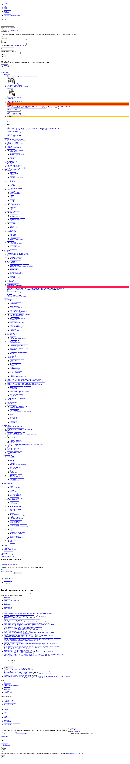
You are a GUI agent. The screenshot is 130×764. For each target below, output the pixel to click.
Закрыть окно (4, 64)
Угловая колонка (14, 497)
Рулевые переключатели (16, 371)
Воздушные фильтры (16, 257)
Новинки (6, 545)
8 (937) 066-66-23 (72, 728)
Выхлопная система (15, 459)
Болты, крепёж (14, 417)
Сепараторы (13, 507)
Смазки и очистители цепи (17, 270)
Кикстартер (13, 303)
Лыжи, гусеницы (14, 409)
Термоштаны (13, 249)
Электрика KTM (14, 330)
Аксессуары (13, 172)
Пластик (13, 419)
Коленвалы (13, 304)
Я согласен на (15, 45)
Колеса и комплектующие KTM (18, 318)
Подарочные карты (8, 16)
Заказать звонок (14, 30)
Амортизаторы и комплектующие (19, 406)
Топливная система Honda (17, 394)
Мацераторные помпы (16, 533)
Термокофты (14, 247)
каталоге (37, 593)
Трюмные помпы (14, 536)
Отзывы (6, 3)
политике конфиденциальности (75, 753)
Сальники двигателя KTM (17, 322)
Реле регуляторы (14, 369)
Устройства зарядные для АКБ (18, 441)
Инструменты (14, 437)
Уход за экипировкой (15, 178)
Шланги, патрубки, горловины (18, 524)
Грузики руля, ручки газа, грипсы (19, 348)
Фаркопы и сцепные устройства (18, 482)
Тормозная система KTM (16, 327)
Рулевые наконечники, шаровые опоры (20, 411)
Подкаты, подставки (15, 440)
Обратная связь (4, 743)
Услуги (5, 6)
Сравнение (18, 113)
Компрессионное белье (16, 243)
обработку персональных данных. (18, 45)
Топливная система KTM (17, 326)
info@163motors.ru (75, 731)
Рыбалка (12, 209)
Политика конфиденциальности (12, 15)
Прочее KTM (13, 321)
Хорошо (3, 756)
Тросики (13, 356)
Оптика (12, 176)
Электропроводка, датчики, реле (18, 376)
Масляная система (15, 306)
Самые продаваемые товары (8, 611)
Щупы (11, 220)
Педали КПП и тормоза (16, 350)
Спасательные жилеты (16, 188)
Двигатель (13, 457)
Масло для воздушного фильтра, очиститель (21, 266)
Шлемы (12, 180)
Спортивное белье (15, 246)
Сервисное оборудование (17, 478)
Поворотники (14, 367)
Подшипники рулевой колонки (18, 352)
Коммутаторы (14, 364)
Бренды (6, 7)
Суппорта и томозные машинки (19, 344)
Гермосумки (13, 205)
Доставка (6, 8)
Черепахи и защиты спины (17, 154)
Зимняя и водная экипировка (11, 600)
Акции (5, 4)
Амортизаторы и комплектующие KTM (20, 314)
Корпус (12, 461)
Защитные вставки (15, 153)
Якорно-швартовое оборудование (19, 526)
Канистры (12, 438)
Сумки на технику (15, 238)
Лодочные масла (14, 265)
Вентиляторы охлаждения (17, 359)
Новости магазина (7, 570)
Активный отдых (15, 204)
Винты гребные (14, 501)
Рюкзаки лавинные (15, 216)
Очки (11, 197)
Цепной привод (14, 340)
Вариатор (13, 336)
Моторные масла (15, 269)
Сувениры (12, 540)
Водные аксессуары (15, 182)
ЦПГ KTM (13, 329)
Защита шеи (13, 151)
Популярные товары (9, 546)
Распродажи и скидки (9, 548)
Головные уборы (14, 192)
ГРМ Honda (13, 387)
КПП (11, 337)
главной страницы (14, 593)
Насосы (12, 529)
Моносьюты (13, 245)
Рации (11, 215)
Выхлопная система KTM (16, 315)
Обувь (12, 174)
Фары (12, 375)
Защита (12, 226)
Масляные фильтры (15, 258)
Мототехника (7, 597)
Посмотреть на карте (21, 733)
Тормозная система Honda (16, 395)
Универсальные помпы (16, 537)
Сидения (12, 422)
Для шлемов (13, 235)
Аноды (12, 486)
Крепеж (12, 490)
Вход (5, 19)
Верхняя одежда (14, 173)
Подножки (13, 421)
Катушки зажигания (15, 363)
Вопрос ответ (7, 10)
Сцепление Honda (15, 392)
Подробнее (9, 112)
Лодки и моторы (8, 608)
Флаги (11, 541)
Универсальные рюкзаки (16, 239)
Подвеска (13, 463)
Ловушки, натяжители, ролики (18, 338)
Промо (12, 200)
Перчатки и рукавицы (16, 177)
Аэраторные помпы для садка (18, 532)
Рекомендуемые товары (10, 549)
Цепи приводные (15, 277)
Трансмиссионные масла (16, 273)
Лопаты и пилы (14, 214)
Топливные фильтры (15, 260)
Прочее (12, 308)
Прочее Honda (14, 390)
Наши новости (4, 553)
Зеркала (12, 460)
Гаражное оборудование (16, 476)
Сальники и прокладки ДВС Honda (19, 391)
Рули (12, 353)
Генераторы (13, 360)
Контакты (6, 12)
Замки (12, 361)
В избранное (10, 115)
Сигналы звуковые (15, 372)
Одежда (12, 185)
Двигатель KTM (14, 317)
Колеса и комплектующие (17, 407)
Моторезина (7, 604)
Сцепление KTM (14, 325)
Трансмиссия (14, 470)
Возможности (7, 14)
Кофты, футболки (15, 193)
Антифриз (13, 262)
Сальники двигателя (15, 310)
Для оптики (13, 234)
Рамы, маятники (14, 410)
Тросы (12, 471)
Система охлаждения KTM (17, 323)
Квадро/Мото (13, 207)
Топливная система (15, 467)
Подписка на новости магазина (9, 564)
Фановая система (14, 522)
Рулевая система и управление (18, 464)
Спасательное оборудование (17, 218)
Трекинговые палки (15, 219)
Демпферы (13, 349)
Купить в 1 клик (11, 113)
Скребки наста (14, 479)
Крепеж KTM (13, 319)
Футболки (12, 543)
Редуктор (13, 491)
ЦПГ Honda (13, 396)
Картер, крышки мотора (16, 302)
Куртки (12, 195)
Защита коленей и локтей (17, 150)
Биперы (12, 212)
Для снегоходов (8, 607)
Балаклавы (13, 242)
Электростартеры (15, 378)
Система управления (15, 494)
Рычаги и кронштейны (16, 355)
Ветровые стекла (14, 418)
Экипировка (7, 599)
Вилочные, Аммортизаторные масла (19, 264)
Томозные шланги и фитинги (18, 345)
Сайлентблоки (14, 413)
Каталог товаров (5, 72)
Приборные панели (15, 368)
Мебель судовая (14, 514)
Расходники (7, 601)
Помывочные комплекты (17, 517)
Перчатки (12, 199)
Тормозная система (15, 468)
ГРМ (11, 300)
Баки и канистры (14, 511)
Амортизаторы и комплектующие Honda (20, 386)
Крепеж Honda (14, 388)
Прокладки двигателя (16, 307)
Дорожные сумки (15, 237)
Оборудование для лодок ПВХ (18, 516)
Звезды (12, 276)
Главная (6, 1)
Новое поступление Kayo (7, 556)
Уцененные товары (8, 551)
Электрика (13, 472)
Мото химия (14, 268)
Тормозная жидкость (15, 272)
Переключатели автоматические (18, 534)
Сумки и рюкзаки (14, 480)
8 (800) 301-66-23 (5, 30)
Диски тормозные (15, 342)
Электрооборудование (16, 474)
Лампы (12, 365)
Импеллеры (13, 503)
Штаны (12, 158)
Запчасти (12, 502)
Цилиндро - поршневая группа (18, 311)
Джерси (12, 157)
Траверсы (12, 414)
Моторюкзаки (14, 227)
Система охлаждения (16, 465)
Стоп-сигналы (14, 373)
